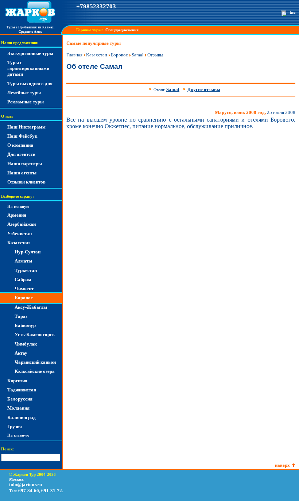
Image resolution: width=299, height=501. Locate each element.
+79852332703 (96, 6)
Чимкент (24, 288)
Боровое (24, 297)
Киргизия (17, 380)
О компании (20, 145)
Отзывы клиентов (26, 182)
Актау (21, 353)
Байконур (25, 325)
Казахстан (18, 242)
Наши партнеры (24, 163)
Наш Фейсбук (22, 136)
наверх (282, 465)
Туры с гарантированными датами (28, 68)
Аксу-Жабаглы (31, 307)
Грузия (14, 426)
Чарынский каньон (35, 362)
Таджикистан (21, 389)
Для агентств (21, 154)
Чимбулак (26, 344)
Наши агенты (21, 172)
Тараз (21, 316)
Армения (16, 215)
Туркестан (26, 270)
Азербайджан (21, 224)
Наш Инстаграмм (26, 127)
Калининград (21, 417)
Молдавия (18, 408)
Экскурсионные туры (30, 53)
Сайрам (23, 279)
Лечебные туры (24, 92)
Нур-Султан (27, 252)
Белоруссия (19, 399)
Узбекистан (19, 233)
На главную (18, 207)
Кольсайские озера (35, 371)
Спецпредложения (122, 30)
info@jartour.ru (25, 484)
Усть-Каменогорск (35, 334)
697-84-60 (28, 490)
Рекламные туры (25, 101)
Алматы (23, 261)
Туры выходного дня (30, 83)
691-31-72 (51, 490)
